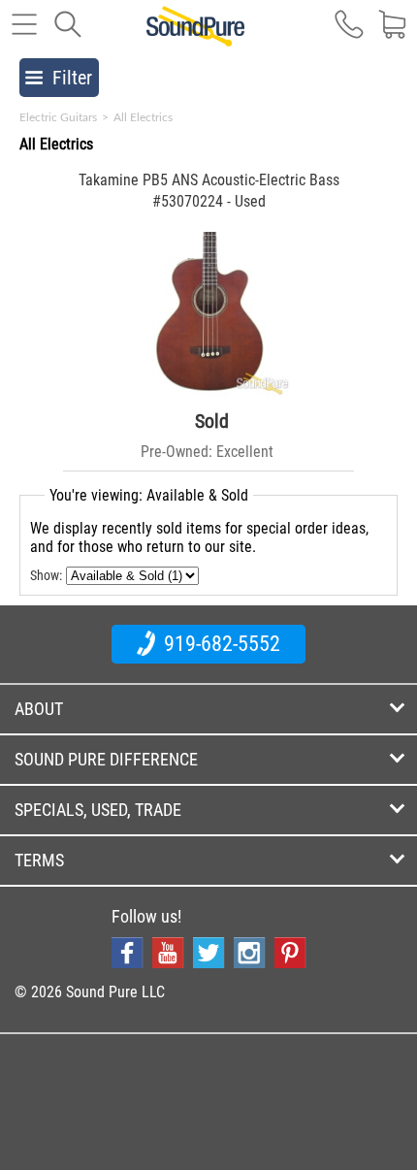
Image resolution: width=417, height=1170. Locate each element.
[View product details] (209, 392)
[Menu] (24, 34)
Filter (72, 77)
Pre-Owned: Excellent (207, 451)
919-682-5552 (219, 644)
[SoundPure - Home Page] (195, 36)
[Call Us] (349, 34)
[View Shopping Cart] (392, 34)
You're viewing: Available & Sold (148, 495)
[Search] (67, 34)
